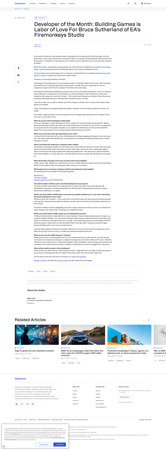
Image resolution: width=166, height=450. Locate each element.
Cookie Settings (43, 444)
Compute (128, 360)
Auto (78, 363)
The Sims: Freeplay (40, 178)
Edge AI (18, 358)
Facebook (82, 257)
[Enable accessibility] (3, 446)
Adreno (38, 271)
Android (45, 271)
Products (75, 390)
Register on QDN (40, 260)
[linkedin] (18, 74)
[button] (76, 419)
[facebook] (18, 68)
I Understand (59, 444)
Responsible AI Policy (57, 419)
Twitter (73, 257)
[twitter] (18, 81)
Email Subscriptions (101, 407)
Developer (31, 271)
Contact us (75, 400)
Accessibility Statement (43, 419)
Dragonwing (35, 358)
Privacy (25, 419)
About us (98, 390)
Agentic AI (111, 360)
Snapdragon (71, 363)
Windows (52, 271)
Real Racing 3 (38, 175)
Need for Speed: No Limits (43, 180)
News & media (99, 400)
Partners (75, 397)
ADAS (63, 363)
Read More (30, 303)
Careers (98, 394)
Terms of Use (18, 419)
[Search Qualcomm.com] (129, 3)
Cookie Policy (32, 419)
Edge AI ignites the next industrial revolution (34, 351)
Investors (98, 397)
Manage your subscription (126, 402)
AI (155, 360)
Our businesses (100, 404)
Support (75, 394)
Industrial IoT (26, 358)
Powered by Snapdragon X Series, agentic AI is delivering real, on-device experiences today (128, 352)
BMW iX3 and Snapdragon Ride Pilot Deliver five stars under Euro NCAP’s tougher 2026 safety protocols (82, 353)
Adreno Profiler (62, 260)
